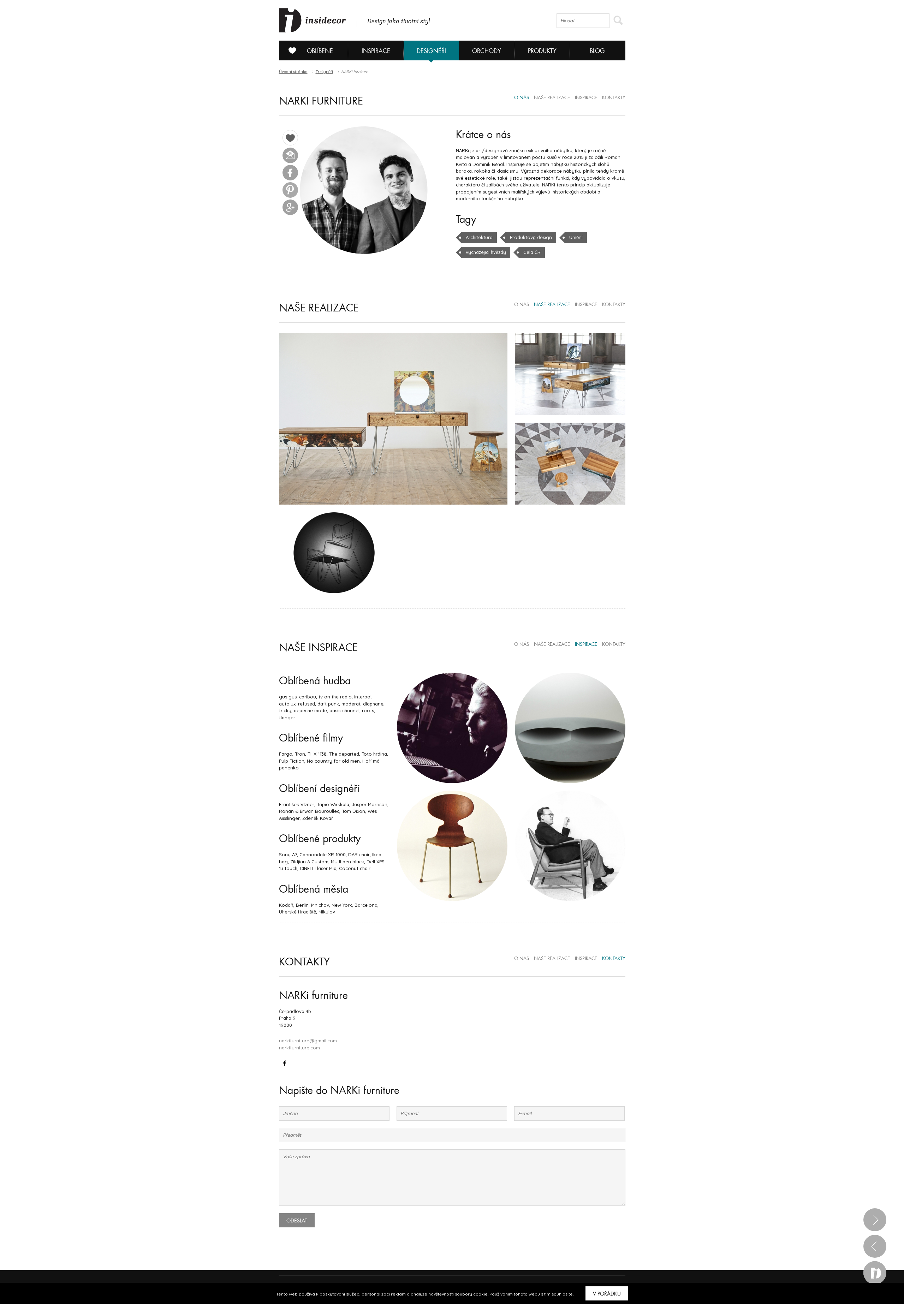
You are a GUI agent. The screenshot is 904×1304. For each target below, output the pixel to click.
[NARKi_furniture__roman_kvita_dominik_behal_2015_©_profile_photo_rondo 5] (363, 190)
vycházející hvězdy (486, 252)
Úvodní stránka (293, 71)
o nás (521, 98)
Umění (576, 237)
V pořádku (607, 1294)
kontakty (613, 98)
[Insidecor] (312, 20)
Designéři (431, 51)
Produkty (542, 51)
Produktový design (531, 237)
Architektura (479, 237)
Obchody (486, 51)
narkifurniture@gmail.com (308, 1040)
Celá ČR (532, 252)
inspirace (586, 98)
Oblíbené (320, 51)
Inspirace (376, 51)
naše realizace (552, 98)
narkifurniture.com (299, 1047)
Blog (597, 51)
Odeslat (296, 1220)
